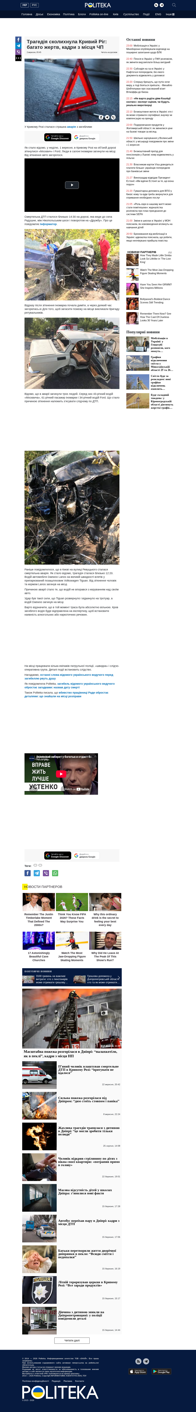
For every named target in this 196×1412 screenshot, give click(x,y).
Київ (115, 14)
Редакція (56, 1381)
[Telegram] (162, 5)
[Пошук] (174, 5)
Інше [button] (169, 14)
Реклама (68, 1381)
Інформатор (48, 224)
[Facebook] (18, 40)
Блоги (82, 14)
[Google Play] (162, 1371)
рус (34, 5)
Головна (26, 14)
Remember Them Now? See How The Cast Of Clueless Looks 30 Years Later (155, 317)
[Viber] (18, 52)
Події (146, 14)
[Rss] (156, 5)
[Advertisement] (71, 426)
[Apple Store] (137, 1371)
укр (24, 5)
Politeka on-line (98, 14)
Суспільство (131, 14)
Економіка (53, 14)
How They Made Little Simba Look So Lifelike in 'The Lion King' (156, 258)
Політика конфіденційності (35, 1381)
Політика (68, 14)
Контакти (79, 1381)
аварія (71, 126)
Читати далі (72, 1340)
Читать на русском (109, 52)
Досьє (39, 14)
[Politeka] (98, 5)
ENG (158, 14)
